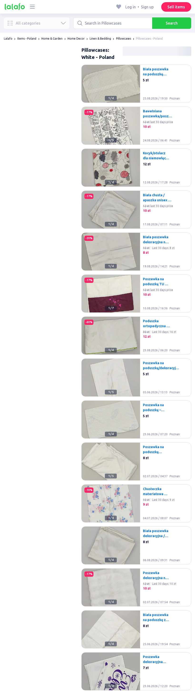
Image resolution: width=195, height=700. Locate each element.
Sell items (176, 7)
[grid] (136, 379)
